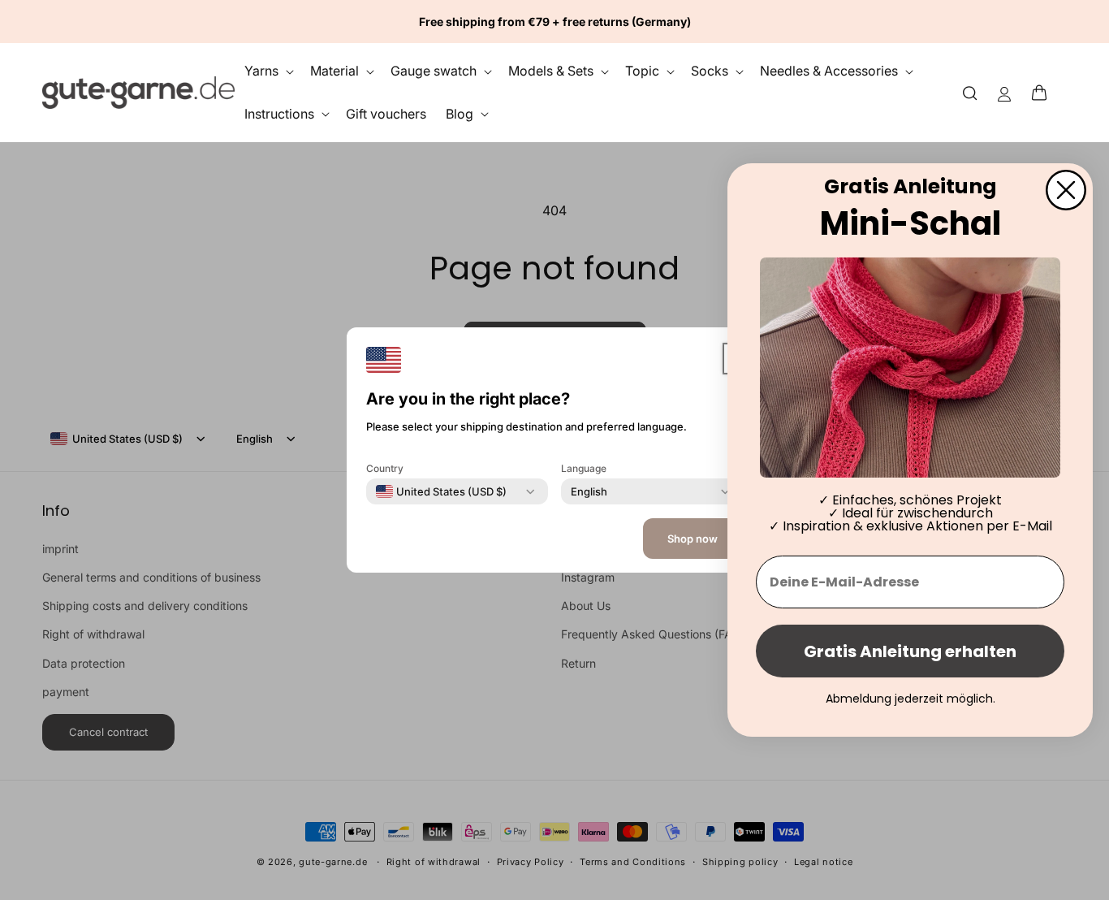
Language (583, 468)
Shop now (692, 538)
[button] (1044, 92)
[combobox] (441, 491)
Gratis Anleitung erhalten (910, 651)
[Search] (970, 92)
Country (384, 468)
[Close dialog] (1066, 190)
